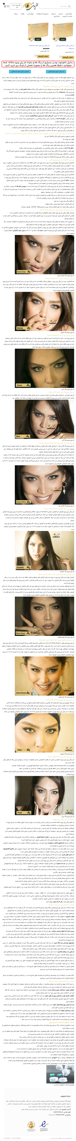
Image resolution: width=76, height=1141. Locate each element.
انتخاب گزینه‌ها (68, 57)
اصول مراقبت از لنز (22, 125)
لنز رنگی (53, 14)
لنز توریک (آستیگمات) (42, 14)
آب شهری (21, 849)
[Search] (69, 6)
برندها (16, 14)
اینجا (30, 840)
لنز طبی (60, 14)
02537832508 (58, 1112)
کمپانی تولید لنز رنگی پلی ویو (65, 577)
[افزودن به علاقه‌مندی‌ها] (60, 57)
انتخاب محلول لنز (68, 1022)
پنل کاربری (57, 16)
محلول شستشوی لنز (8, 1025)
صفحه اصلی (69, 14)
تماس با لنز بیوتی (67, 16)
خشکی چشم (38, 127)
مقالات (22, 14)
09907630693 (60, 1115)
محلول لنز (53, 893)
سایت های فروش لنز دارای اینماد (30, 1031)
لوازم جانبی (30, 14)
